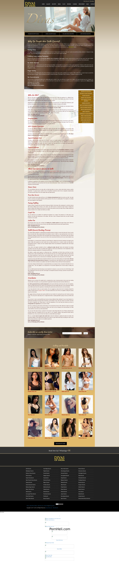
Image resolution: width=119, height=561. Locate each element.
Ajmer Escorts (63, 498)
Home (43, 4)
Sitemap (50, 505)
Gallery (48, 4)
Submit (85, 333)
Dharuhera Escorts (82, 471)
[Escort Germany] (59, 537)
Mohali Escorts (46, 491)
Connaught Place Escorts (86, 113)
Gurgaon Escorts (81, 484)
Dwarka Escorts (86, 103)
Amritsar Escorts (46, 484)
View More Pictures (60, 443)
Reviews (69, 4)
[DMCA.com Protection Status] (59, 504)
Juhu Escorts (81, 491)
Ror (54, 505)
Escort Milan (59, 549)
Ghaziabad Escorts (82, 477)
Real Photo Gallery (33, 505)
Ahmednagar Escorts (65, 471)
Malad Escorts (81, 493)
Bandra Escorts (81, 489)
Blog (87, 4)
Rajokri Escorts (86, 122)
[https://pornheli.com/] (57, 523)
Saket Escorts (86, 111)
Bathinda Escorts (46, 487)
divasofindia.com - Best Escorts (52, 507)
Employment (82, 4)
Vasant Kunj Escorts (86, 97)
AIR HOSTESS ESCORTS (85, 33)
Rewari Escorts (64, 489)
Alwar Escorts (63, 484)
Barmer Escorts (46, 498)
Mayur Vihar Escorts (86, 109)
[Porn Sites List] (59, 528)
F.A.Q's (63, 4)
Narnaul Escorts (81, 468)
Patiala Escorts (46, 489)
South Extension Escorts (86, 105)
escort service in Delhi (54, 171)
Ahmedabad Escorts (65, 496)
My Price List (40, 505)
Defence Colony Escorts (86, 93)
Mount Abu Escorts (64, 468)
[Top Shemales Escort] (48, 556)
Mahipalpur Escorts (86, 91)
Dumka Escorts (46, 473)
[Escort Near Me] (48, 555)
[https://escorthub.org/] (59, 533)
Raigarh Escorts (46, 475)
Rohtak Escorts (64, 491)
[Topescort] (59, 552)
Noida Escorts (81, 475)
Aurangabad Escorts (65, 475)
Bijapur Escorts (46, 482)
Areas (59, 4)
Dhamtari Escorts (46, 480)
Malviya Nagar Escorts (86, 107)
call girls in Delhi (41, 290)
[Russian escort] (49, 542)
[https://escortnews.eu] (49, 519)
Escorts (54, 4)
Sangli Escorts (64, 477)
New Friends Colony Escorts (86, 100)
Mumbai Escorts (81, 482)
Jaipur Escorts (64, 493)
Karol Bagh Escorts (86, 120)
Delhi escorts (71, 47)
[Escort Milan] (59, 546)
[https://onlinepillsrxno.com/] (52, 518)
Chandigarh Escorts (82, 473)
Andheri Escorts (81, 487)
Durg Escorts (46, 477)
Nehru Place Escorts (86, 118)
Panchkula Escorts (47, 493)
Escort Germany (59, 540)
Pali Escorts (45, 496)
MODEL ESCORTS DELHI (51, 33)
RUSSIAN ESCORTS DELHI (33, 33)
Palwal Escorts (64, 487)
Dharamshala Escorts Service (84, 498)
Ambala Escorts (81, 496)
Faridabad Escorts (82, 480)
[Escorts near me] (49, 526)
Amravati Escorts (64, 473)
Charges (75, 4)
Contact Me (46, 505)
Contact (93, 4)
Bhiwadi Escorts (64, 482)
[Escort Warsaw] (59, 559)
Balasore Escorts (64, 480)
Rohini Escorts (86, 95)
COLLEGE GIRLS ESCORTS (68, 33)
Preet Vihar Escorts (86, 115)
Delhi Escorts (28, 468)
